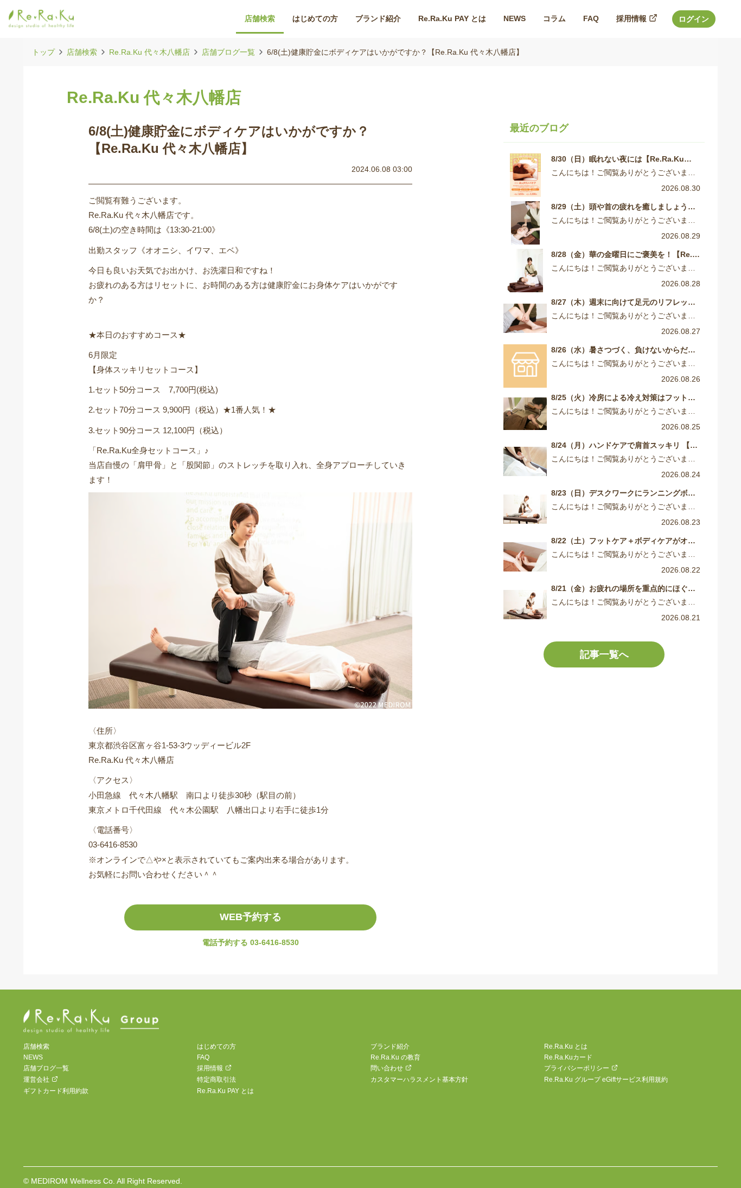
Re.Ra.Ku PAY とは (225, 1091)
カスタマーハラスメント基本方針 (419, 1079)
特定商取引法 (216, 1079)
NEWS (33, 1057)
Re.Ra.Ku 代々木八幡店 (149, 52)
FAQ (203, 1057)
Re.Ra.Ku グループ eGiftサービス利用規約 (606, 1079)
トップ (43, 52)
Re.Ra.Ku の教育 (395, 1057)
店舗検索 (82, 52)
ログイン (694, 19)
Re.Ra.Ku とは (565, 1046)
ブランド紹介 (390, 1046)
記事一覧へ (604, 654)
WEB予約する (251, 916)
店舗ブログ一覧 (228, 52)
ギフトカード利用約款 (55, 1091)
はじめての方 (216, 1046)
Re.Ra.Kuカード (568, 1057)
